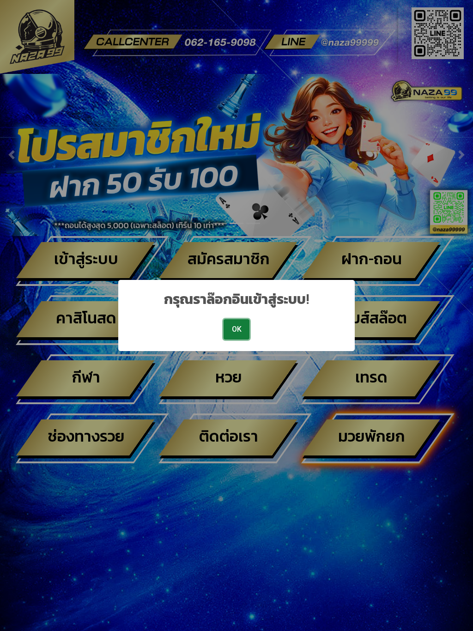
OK (237, 329)
